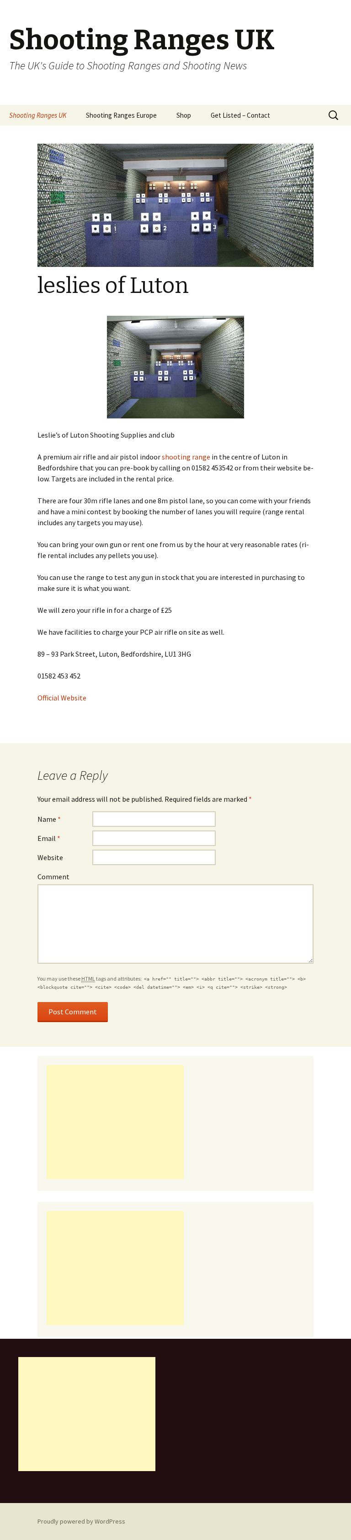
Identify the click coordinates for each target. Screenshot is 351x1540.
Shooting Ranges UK (37, 115)
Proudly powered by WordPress (81, 1521)
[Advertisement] (115, 1122)
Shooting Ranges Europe (121, 115)
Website (50, 857)
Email (48, 838)
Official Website (61, 697)
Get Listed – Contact (240, 115)
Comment (53, 876)
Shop (183, 115)
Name (49, 819)
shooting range (186, 456)
